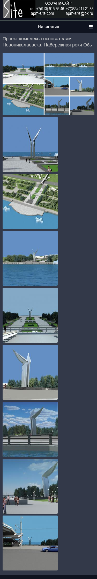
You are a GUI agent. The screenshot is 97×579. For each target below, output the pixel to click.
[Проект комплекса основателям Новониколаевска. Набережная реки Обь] (30, 170)
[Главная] (48, 17)
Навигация (48, 27)
